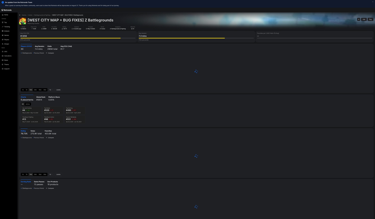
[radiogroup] (34, 89)
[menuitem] (8, 15)
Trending (7, 26)
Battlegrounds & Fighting (42, 15)
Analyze (6, 31)
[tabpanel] (196, 71)
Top (5, 22)
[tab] (26, 48)
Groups (6, 44)
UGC (5, 51)
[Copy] (358, 19)
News (6, 60)
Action (30, 15)
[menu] (9, 41)
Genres (6, 35)
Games (24, 15)
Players (6, 39)
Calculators (7, 56)
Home (6, 15)
